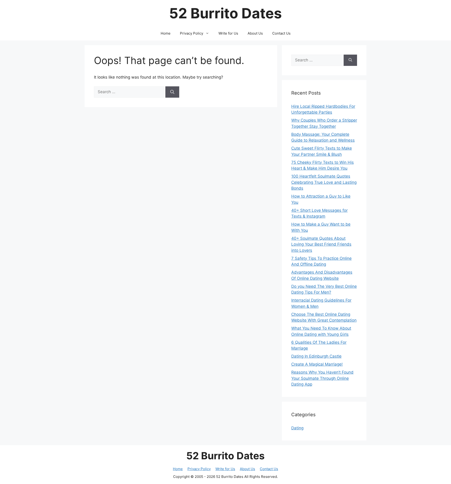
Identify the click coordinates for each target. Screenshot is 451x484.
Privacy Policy (191, 33)
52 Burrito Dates (225, 13)
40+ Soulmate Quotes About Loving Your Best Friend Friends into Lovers (321, 244)
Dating (297, 428)
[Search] (172, 92)
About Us (255, 33)
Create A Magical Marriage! (317, 364)
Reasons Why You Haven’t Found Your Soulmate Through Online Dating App (322, 378)
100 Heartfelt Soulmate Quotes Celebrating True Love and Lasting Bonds (324, 182)
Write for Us (228, 33)
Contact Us (281, 33)
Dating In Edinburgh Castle (316, 356)
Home (166, 33)
